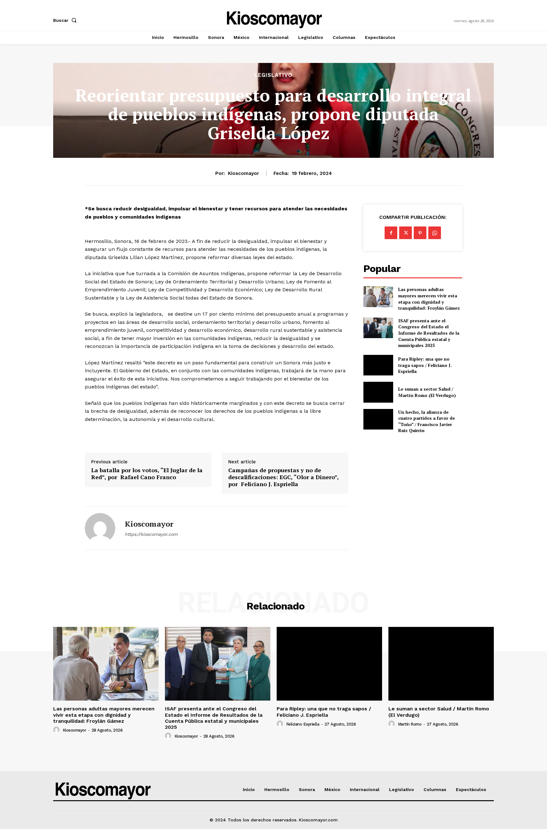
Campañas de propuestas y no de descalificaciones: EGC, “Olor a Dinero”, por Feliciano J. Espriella (283, 477)
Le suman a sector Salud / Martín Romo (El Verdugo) (427, 392)
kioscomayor (243, 173)
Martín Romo (410, 724)
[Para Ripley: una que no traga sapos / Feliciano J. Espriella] (378, 365)
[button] (66, 20)
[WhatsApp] (434, 232)
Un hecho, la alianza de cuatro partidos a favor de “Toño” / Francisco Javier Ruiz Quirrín (426, 421)
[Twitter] (405, 232)
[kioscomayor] (100, 528)
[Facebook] (391, 232)
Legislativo (273, 75)
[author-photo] (57, 730)
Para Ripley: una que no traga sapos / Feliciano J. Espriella (425, 365)
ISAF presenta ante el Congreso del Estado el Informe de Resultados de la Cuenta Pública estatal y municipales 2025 (428, 333)
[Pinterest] (420, 232)
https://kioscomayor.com (151, 534)
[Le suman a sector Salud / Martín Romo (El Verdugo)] (378, 392)
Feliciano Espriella (302, 724)
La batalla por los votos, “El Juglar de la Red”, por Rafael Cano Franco (147, 473)
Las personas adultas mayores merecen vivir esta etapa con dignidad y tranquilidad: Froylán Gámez (429, 298)
